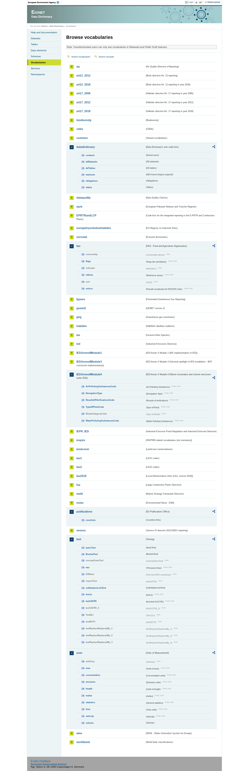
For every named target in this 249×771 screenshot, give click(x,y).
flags (88, 261)
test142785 (91, 601)
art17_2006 (83, 93)
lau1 (79, 458)
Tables (34, 44)
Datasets (35, 38)
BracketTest (92, 554)
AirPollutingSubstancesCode (101, 386)
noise (80, 502)
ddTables (90, 168)
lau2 (79, 467)
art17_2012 (83, 102)
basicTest (91, 547)
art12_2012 (83, 75)
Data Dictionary (56, 26)
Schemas (36, 56)
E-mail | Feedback (40, 760)
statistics (90, 702)
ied (78, 343)
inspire (80, 440)
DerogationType (94, 393)
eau (87, 567)
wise (79, 733)
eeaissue (90, 174)
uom (79, 652)
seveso (81, 530)
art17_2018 (83, 111)
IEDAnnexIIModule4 (89, 374)
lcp (78, 484)
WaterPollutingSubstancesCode (102, 420)
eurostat (81, 237)
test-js (89, 594)
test (78, 539)
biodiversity (83, 120)
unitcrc (89, 288)
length (89, 688)
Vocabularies (38, 62)
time (88, 709)
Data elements (38, 50)
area (88, 668)
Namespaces (38, 74)
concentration (93, 675)
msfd (79, 493)
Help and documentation (44, 32)
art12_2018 (83, 84)
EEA (44, 2)
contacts (90, 155)
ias (78, 335)
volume (90, 723)
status (89, 187)
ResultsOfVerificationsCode (100, 400)
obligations (92, 181)
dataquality (83, 197)
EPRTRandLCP (86, 215)
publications (84, 511)
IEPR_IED (82, 431)
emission (90, 682)
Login (190, 2)
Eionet (44, 26)
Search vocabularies (80, 57)
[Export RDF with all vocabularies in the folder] (213, 147)
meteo (89, 695)
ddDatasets (91, 161)
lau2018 (81, 476)
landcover (82, 449)
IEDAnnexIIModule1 (89, 352)
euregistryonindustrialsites (93, 228)
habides (81, 326)
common (82, 138)
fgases (80, 299)
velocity (90, 716)
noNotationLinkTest (96, 588)
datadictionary (85, 147)
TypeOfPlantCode (95, 407)
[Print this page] (197, 2)
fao (78, 246)
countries (91, 520)
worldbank (83, 742)
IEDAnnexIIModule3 (89, 361)
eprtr (79, 206)
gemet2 (81, 308)
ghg (78, 317)
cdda (79, 129)
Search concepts (106, 57)
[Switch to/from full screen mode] (201, 2)
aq (78, 66)
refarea (89, 275)
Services (35, 68)
